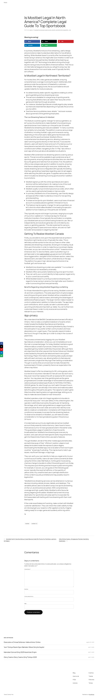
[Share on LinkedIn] (1, 352)
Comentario (27, 569)
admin (31, 30)
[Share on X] (1, 346)
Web (25, 603)
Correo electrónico (28, 596)
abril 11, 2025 (91, 647)
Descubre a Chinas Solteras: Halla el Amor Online (22, 642)
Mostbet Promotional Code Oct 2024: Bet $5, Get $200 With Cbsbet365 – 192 (52, 30)
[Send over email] (1, 355)
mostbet (27, 523)
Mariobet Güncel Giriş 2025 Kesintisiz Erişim (20, 652)
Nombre (26, 589)
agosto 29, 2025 (90, 642)
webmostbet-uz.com (48, 254)
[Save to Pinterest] (1, 349)
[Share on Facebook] (1, 343)
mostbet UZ (34, 523)
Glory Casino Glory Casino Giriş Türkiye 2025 (20, 657)
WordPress (91, 694)
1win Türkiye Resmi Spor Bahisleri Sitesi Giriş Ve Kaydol (24, 647)
